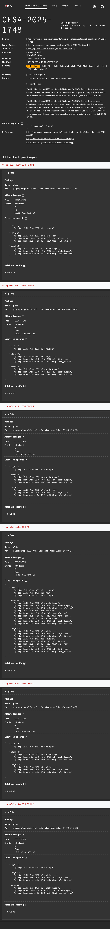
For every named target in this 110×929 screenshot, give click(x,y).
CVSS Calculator (35, 69)
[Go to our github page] (102, 6)
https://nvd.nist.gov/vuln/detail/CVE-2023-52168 (48, 139)
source (11, 272)
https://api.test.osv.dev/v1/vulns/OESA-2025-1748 (49, 49)
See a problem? (69, 23)
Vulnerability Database (36, 6)
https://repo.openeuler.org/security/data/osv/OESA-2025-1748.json (56, 45)
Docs (76, 6)
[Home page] (9, 7)
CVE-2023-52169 (34, 55)
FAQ (64, 6)
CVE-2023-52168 (34, 52)
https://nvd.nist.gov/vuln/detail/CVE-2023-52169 (48, 142)
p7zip (10, 173)
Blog (54, 6)
